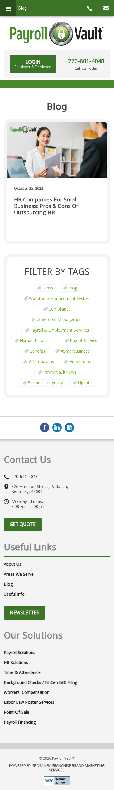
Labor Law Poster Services (29, 702)
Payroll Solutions (19, 653)
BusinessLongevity (45, 382)
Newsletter (24, 612)
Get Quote (23, 524)
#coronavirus (41, 361)
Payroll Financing (20, 722)
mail (106, 8)
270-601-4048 (86, 61)
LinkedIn (57, 427)
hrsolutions (80, 361)
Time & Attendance (22, 672)
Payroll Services (84, 340)
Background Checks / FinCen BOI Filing (40, 682)
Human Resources (37, 340)
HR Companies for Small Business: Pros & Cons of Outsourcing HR (46, 206)
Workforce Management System (60, 298)
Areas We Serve (19, 574)
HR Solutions (16, 662)
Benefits (37, 351)
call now (89, 8)
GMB (69, 427)
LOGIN (33, 63)
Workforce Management (60, 319)
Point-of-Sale (16, 712)
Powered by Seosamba (57, 767)
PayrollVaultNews (59, 372)
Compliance (60, 309)
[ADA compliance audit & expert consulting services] (57, 780)
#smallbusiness (75, 351)
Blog (72, 288)
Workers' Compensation (26, 692)
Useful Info (14, 594)
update (85, 382)
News (47, 288)
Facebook (44, 427)
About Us (12, 564)
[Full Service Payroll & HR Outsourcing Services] (57, 34)
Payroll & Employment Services (59, 330)
